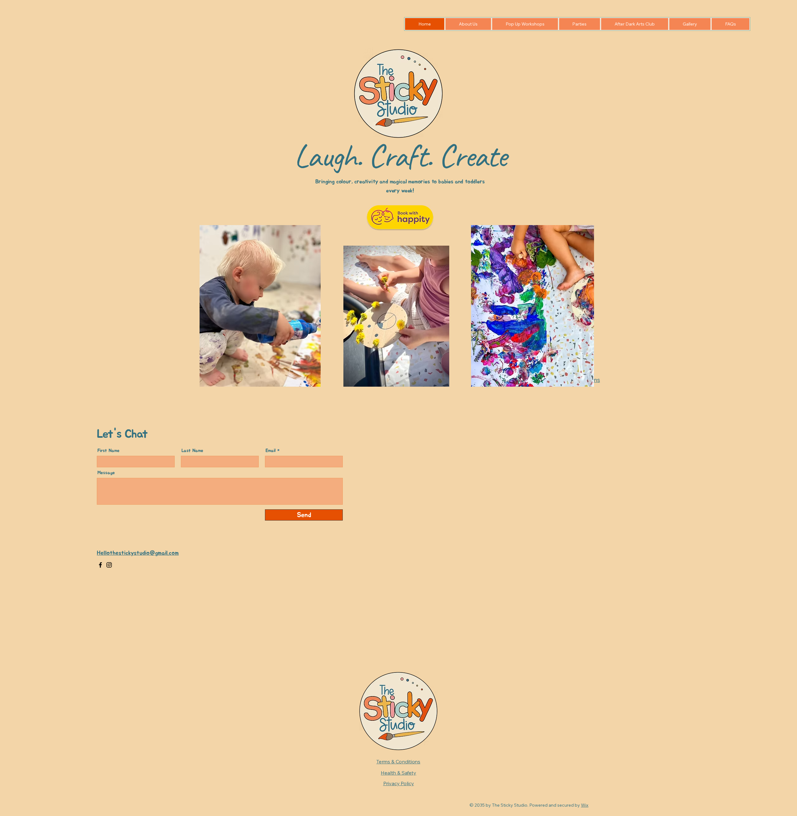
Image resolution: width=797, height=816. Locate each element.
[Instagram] (109, 564)
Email (271, 450)
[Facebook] (100, 564)
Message (106, 472)
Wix (584, 805)
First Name (108, 450)
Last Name (192, 450)
